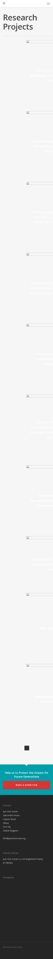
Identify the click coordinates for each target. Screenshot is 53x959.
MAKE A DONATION (26, 785)
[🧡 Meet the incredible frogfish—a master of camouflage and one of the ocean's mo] (25, 905)
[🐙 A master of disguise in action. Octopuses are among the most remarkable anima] (10, 921)
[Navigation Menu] (48, 3)
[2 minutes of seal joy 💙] (10, 889)
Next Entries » (26, 748)
